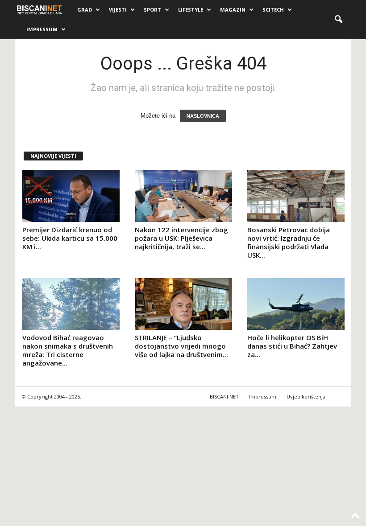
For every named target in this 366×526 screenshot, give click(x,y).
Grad (84, 9)
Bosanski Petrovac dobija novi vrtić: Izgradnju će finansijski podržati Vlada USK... (288, 242)
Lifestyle (190, 9)
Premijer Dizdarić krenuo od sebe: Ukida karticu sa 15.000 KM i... (69, 238)
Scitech (273, 9)
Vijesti (118, 9)
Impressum (42, 29)
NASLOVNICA (203, 116)
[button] (338, 19)
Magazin (232, 9)
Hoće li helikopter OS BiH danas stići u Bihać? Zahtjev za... (292, 346)
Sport (152, 9)
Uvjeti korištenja (306, 396)
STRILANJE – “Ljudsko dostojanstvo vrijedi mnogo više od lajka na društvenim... (181, 346)
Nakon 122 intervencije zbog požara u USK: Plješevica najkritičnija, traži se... (181, 238)
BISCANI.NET (224, 396)
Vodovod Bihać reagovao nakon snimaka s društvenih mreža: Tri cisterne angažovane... (67, 350)
